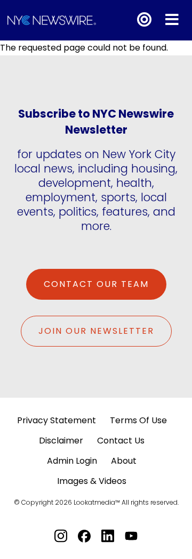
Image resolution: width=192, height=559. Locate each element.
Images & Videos (91, 481)
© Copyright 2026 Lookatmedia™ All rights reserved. (96, 502)
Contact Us (121, 440)
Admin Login (72, 461)
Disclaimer (61, 440)
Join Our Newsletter (96, 331)
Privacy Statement (56, 420)
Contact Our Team (96, 284)
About (124, 461)
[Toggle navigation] (172, 20)
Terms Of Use (138, 420)
